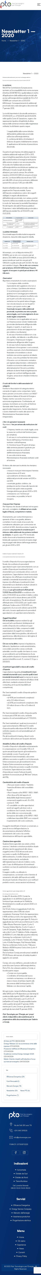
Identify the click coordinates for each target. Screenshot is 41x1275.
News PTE (25, 1091)
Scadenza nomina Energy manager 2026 (19, 1054)
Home (4, 41)
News (21, 1248)
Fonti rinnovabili (13, 1081)
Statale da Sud (21, 1173)
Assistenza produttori (21, 1216)
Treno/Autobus (21, 1181)
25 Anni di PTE (9, 1041)
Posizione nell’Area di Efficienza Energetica (19, 1049)
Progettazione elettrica (22, 1220)
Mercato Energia (14, 1086)
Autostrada (21, 1170)
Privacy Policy (21, 1256)
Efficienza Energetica (15, 1077)
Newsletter (12, 1091)
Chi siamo (21, 1241)
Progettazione (13, 1095)
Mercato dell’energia (22, 1213)
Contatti (21, 1252)
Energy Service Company (21, 1209)
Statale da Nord (21, 1177)
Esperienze (21, 1245)
